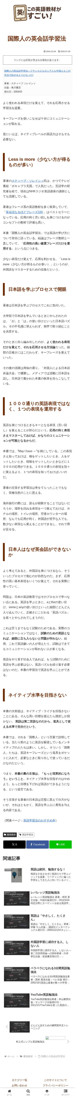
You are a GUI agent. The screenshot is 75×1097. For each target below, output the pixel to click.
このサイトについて (55, 1080)
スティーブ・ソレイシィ (28, 180)
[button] (67, 690)
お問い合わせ (19, 1085)
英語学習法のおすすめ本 (39, 820)
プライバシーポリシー (55, 1085)
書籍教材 (11, 834)
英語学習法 (27, 834)
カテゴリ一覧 (19, 1080)
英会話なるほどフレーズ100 (24, 212)
